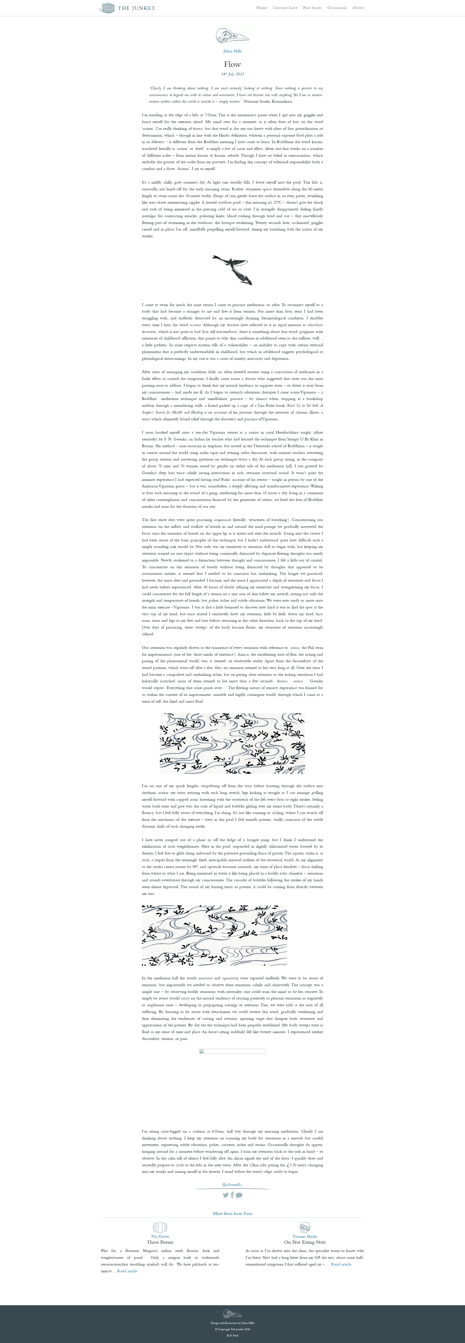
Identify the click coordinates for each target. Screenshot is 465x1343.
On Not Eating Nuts (305, 1242)
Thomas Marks (304, 1236)
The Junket (137, 8)
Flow (232, 64)
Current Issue (285, 7)
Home (261, 7)
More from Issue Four (232, 1213)
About (358, 7)
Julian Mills (233, 50)
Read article (127, 1270)
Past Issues (312, 7)
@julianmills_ (232, 1184)
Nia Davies (160, 1236)
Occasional (337, 7)
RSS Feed (232, 1335)
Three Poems (160, 1242)
